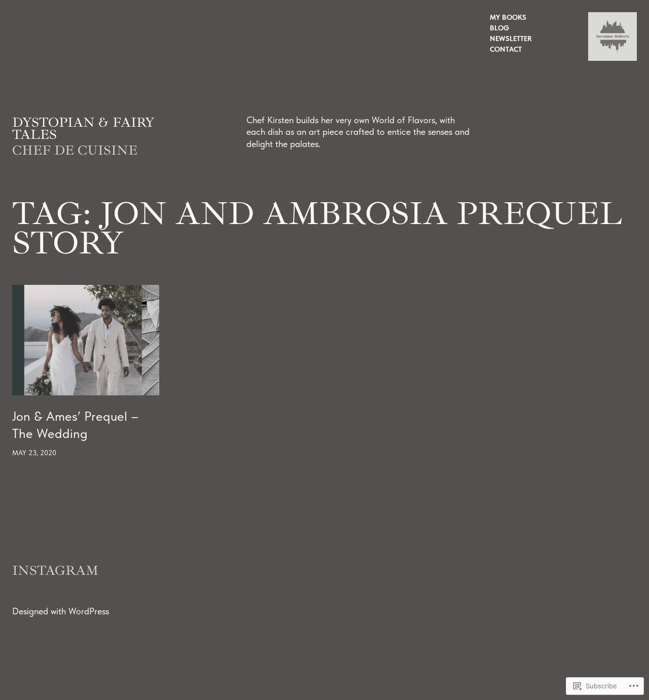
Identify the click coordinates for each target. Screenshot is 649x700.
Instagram (55, 570)
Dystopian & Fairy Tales (83, 128)
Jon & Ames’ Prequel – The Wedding (75, 424)
